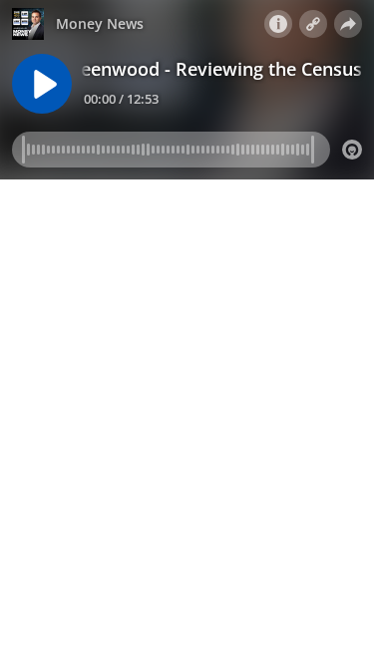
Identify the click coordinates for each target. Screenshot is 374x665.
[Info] (278, 24)
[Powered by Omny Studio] (352, 150)
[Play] (42, 84)
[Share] (348, 24)
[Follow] (313, 24)
